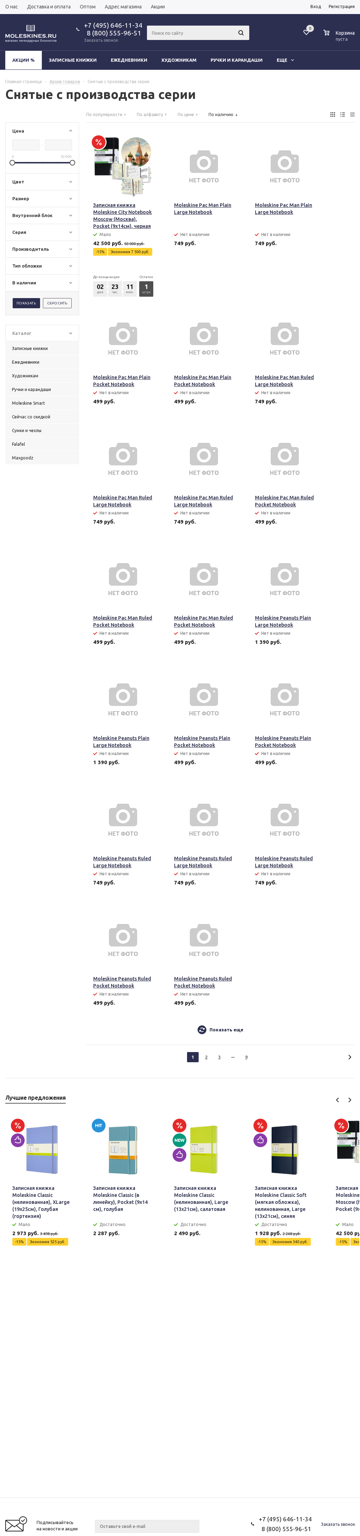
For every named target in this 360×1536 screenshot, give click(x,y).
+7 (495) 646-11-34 (113, 25)
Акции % (23, 60)
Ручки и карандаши (237, 60)
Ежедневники (129, 60)
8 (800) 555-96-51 (112, 33)
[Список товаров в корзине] (340, 38)
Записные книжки (73, 60)
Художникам (179, 60)
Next (350, 1100)
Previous (338, 1100)
